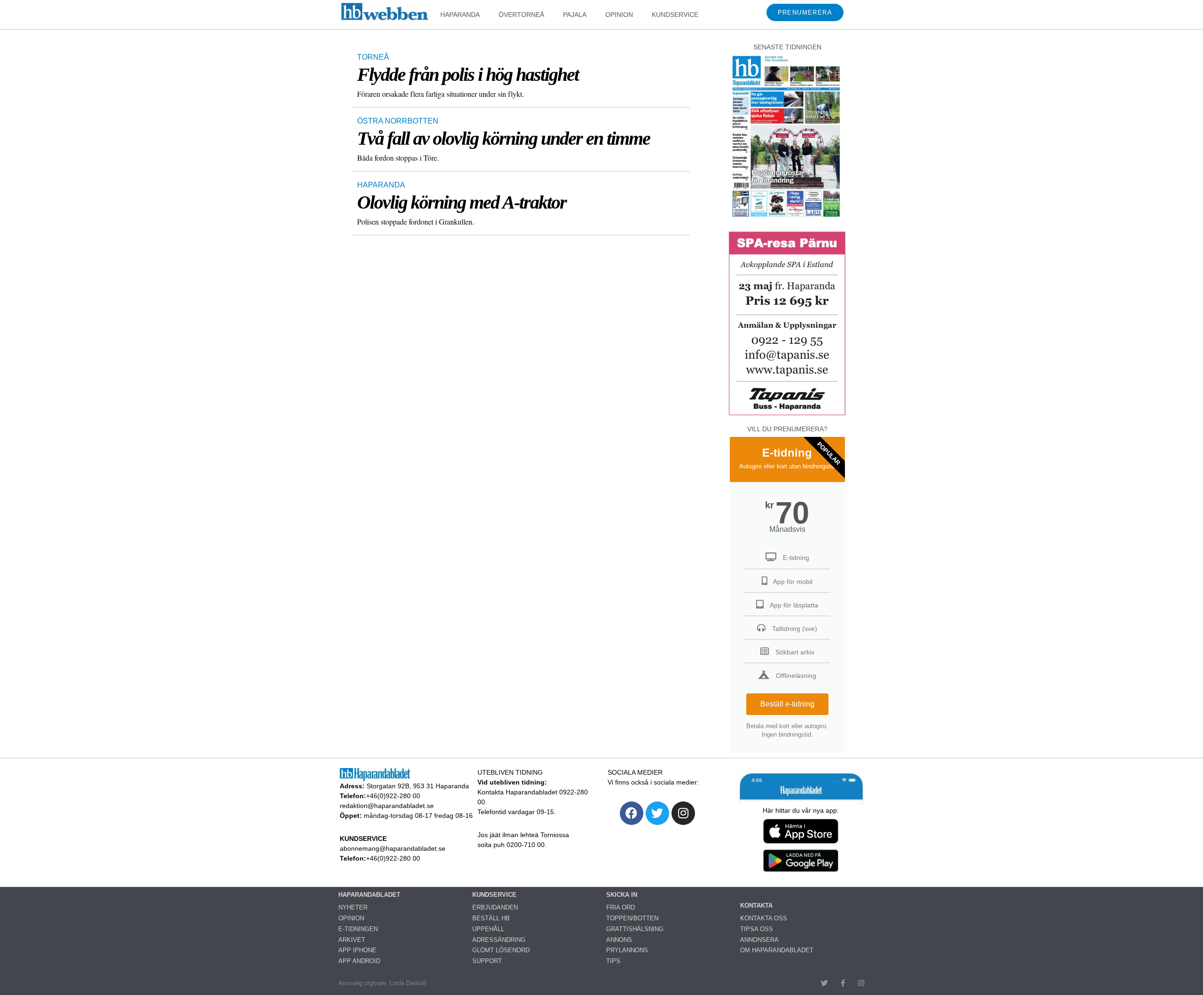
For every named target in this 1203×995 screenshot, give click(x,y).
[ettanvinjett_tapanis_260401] (787, 414)
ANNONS (619, 939)
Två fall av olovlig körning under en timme (503, 138)
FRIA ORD (620, 907)
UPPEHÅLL (488, 929)
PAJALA (574, 14)
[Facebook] (631, 813)
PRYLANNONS (627, 950)
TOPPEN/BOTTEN (632, 918)
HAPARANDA (460, 14)
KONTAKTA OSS (763, 918)
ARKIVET (351, 939)
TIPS (613, 960)
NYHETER (352, 907)
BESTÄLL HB (491, 918)
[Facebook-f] (842, 983)
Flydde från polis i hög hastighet (467, 74)
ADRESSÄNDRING (498, 939)
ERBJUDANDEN (495, 907)
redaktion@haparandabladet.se (387, 805)
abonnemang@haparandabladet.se (392, 848)
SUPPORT (487, 960)
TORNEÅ (373, 57)
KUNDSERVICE (675, 14)
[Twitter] (657, 813)
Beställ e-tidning (787, 704)
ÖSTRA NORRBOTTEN (397, 121)
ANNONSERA (759, 939)
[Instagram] (683, 813)
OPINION (619, 14)
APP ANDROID (359, 960)
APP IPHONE (357, 950)
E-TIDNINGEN (358, 929)
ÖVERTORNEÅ (521, 14)
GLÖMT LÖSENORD (501, 950)
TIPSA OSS (756, 929)
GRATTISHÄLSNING (635, 929)
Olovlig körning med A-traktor (461, 202)
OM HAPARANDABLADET (776, 950)
